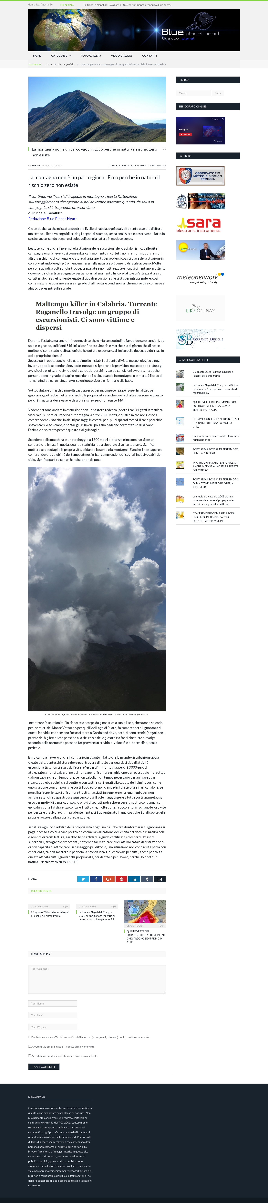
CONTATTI (149, 55)
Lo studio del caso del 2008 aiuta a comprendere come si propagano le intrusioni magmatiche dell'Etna (213, 500)
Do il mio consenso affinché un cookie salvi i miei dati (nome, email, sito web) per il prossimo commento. (90, 1037)
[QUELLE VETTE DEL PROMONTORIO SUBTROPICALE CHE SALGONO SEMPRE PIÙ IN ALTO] (145, 913)
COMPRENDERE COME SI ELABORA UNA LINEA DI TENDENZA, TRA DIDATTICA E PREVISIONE (214, 517)
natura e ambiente (140, 165)
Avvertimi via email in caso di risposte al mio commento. (63, 1046)
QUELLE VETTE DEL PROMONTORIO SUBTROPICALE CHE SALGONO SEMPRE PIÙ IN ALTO (214, 406)
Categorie (59, 55)
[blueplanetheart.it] (134, 29)
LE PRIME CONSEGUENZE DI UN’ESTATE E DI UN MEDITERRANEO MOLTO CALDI (216, 422)
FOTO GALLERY (91, 55)
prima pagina (158, 165)
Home (37, 55)
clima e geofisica (119, 165)
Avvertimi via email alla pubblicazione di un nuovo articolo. (64, 1056)
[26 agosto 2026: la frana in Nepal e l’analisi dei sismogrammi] (49, 904)
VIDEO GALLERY (121, 55)
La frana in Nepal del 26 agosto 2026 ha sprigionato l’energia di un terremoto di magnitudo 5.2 (129, 4)
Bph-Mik (36, 165)
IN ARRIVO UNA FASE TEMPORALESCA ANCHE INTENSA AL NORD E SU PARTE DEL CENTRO (215, 466)
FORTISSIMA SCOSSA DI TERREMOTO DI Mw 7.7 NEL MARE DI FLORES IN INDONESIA (215, 483)
